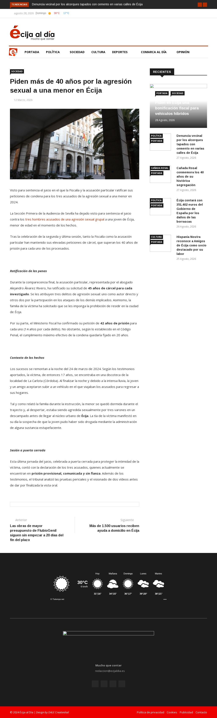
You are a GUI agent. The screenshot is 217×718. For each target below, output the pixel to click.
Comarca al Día (154, 52)
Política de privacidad (150, 712)
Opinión (183, 52)
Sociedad (77, 52)
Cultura (98, 52)
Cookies (172, 712)
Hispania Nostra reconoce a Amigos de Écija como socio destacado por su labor (191, 245)
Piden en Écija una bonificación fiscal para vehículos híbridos (177, 108)
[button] (200, 5)
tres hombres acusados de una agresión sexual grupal (64, 219)
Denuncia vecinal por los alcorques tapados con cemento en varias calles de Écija (87, 4)
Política (53, 52)
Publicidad (186, 712)
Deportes (120, 52)
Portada (32, 52)
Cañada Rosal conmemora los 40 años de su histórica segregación (190, 176)
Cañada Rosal (159, 168)
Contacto (201, 712)
